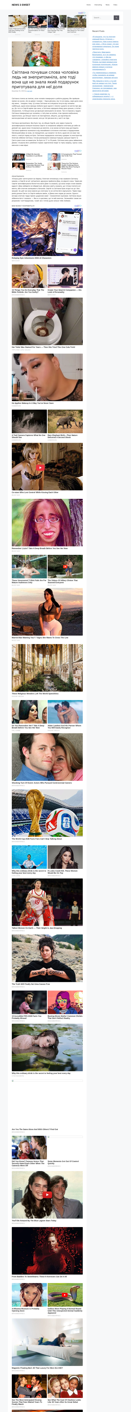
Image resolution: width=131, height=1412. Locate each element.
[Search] (116, 17)
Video (115, 5)
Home (89, 5)
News (108, 5)
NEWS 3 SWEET (21, 4)
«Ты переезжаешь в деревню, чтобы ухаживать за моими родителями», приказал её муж (105, 75)
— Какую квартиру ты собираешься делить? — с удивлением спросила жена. (103, 96)
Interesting (98, 5)
